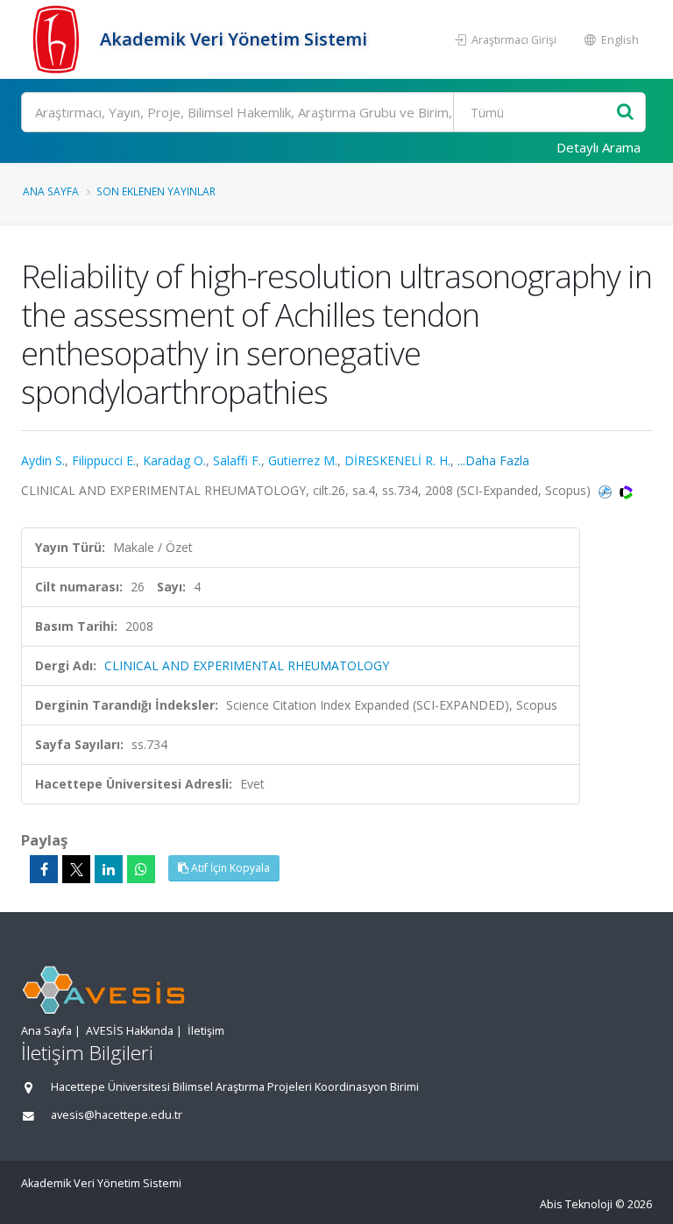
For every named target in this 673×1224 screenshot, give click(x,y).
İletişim (206, 1030)
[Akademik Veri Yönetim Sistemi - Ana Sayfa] (58, 39)
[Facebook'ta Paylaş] (44, 869)
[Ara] (625, 112)
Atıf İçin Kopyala (229, 867)
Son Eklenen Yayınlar (156, 191)
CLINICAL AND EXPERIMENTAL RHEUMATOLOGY (246, 665)
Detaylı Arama (598, 147)
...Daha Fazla (493, 460)
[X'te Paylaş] (76, 869)
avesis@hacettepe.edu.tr (116, 1114)
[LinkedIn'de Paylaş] (109, 869)
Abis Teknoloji (576, 1204)
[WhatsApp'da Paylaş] (141, 869)
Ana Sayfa (51, 191)
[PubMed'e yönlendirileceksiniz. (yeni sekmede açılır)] (607, 490)
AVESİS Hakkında (130, 1030)
